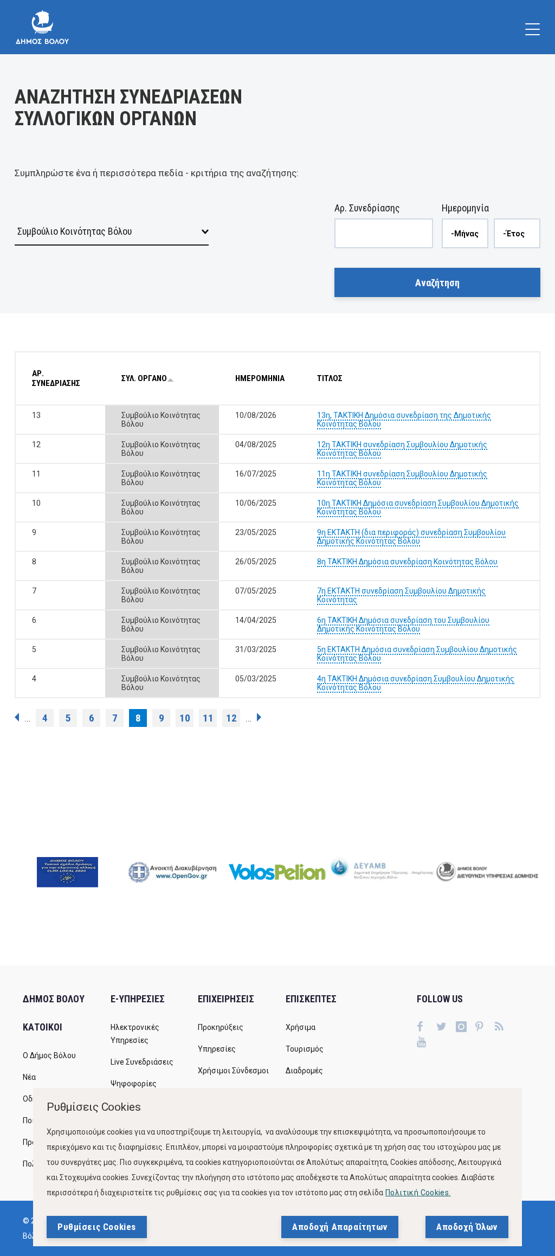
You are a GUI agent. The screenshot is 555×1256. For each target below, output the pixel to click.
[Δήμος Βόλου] (42, 27)
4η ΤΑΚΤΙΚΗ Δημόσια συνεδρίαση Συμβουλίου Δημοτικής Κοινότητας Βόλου (415, 683)
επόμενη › (259, 717)
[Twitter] (446, 1027)
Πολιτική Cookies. (418, 1192)
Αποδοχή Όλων (467, 1226)
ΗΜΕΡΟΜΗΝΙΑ (260, 378)
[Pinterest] (485, 1027)
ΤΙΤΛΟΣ (330, 378)
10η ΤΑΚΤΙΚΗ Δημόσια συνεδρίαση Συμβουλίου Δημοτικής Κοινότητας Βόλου (418, 507)
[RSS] (504, 1027)
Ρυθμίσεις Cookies (96, 1226)
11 (208, 718)
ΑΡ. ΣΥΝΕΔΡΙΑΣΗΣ (56, 378)
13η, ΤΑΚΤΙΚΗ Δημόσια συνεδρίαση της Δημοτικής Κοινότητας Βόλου (404, 419)
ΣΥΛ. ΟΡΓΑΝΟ (144, 378)
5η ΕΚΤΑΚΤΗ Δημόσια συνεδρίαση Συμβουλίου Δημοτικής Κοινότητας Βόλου (417, 653)
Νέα (29, 1077)
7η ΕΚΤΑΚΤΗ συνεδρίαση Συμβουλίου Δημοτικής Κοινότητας (401, 595)
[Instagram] (465, 1027)
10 (184, 718)
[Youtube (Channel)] (426, 1042)
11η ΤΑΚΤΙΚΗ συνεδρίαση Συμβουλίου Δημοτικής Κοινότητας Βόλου (402, 478)
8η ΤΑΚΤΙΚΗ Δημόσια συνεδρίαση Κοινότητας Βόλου (407, 561)
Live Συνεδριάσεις (142, 1062)
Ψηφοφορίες (134, 1083)
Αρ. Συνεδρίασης (367, 208)
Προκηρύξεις (220, 1027)
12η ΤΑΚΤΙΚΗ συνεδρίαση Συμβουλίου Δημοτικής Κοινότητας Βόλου (402, 449)
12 (231, 718)
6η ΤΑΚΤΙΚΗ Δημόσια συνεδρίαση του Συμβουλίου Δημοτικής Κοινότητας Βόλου (403, 624)
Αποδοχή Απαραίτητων (340, 1226)
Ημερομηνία (465, 208)
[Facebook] (426, 1027)
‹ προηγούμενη (17, 717)
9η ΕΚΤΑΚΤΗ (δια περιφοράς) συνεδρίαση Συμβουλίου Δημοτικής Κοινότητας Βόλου (411, 536)
